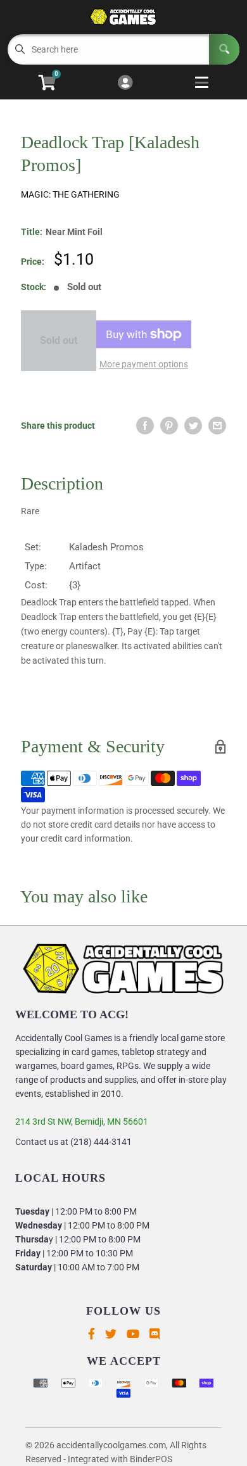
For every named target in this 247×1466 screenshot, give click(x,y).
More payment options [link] (143, 364)
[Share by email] (217, 425)
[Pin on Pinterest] (169, 425)
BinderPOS (151, 1459)
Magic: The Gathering (70, 194)
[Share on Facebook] (145, 425)
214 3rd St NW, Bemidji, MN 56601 (81, 1121)
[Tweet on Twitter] (193, 425)
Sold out (58, 340)
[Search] (224, 49)
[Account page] (125, 83)
